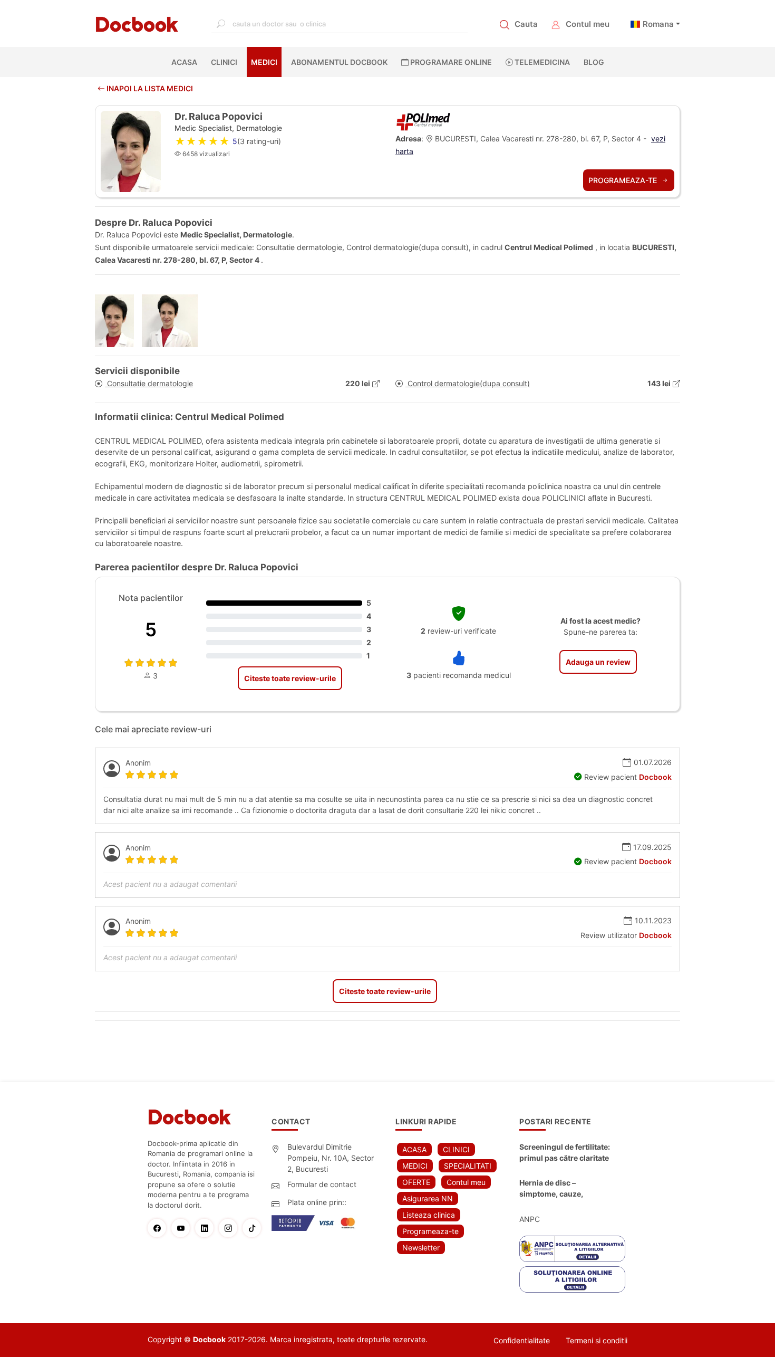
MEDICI (264, 62)
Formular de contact (321, 1184)
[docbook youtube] (183, 1228)
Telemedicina (541, 62)
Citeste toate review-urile (290, 678)
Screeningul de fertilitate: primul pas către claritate (564, 1152)
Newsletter (421, 1247)
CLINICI (224, 62)
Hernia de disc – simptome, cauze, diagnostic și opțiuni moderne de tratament (559, 1188)
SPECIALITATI (467, 1165)
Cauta (526, 24)
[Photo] (118, 320)
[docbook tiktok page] (254, 1228)
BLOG (594, 62)
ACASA (186, 62)
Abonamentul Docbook (339, 62)
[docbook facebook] (159, 1228)
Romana (658, 24)
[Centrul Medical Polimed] (423, 120)
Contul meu (587, 24)
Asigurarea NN (427, 1198)
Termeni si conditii (596, 1340)
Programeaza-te (623, 180)
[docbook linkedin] (207, 1228)
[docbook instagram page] (231, 1228)
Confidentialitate (521, 1340)
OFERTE (416, 1182)
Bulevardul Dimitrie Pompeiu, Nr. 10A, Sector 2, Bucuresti (330, 1157)
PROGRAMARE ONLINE (450, 62)
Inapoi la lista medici (149, 88)
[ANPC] (572, 1249)
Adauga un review (598, 661)
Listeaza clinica (428, 1214)
